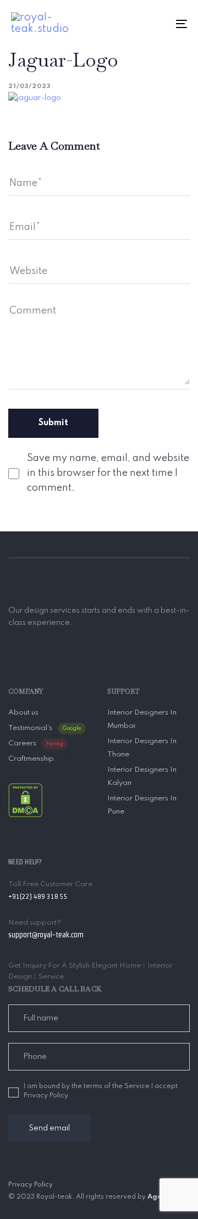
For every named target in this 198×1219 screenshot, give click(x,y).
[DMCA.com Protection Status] (25, 800)
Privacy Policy (30, 1185)
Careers (35, 743)
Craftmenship (31, 758)
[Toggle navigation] (157, 23)
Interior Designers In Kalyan (142, 776)
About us (23, 712)
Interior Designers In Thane (142, 748)
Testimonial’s (44, 728)
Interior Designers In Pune (142, 805)
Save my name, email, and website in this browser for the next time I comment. (108, 473)
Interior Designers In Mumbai (142, 719)
